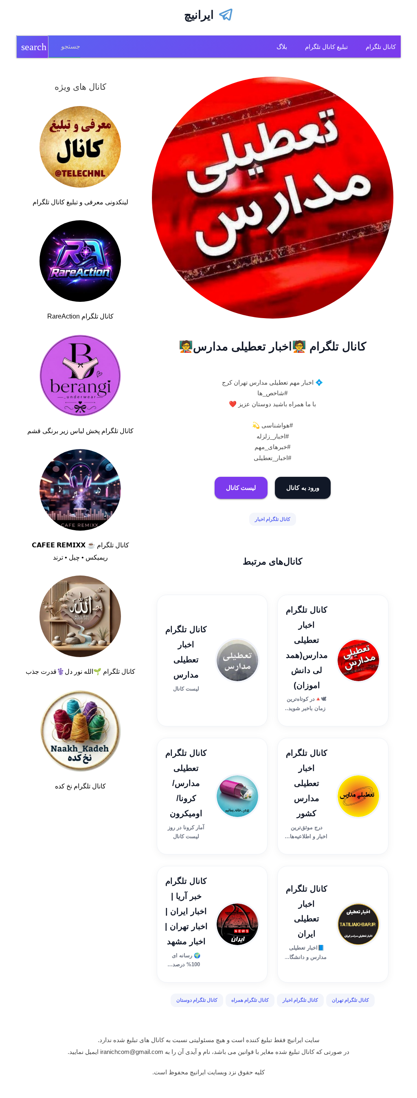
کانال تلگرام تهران (350, 1000)
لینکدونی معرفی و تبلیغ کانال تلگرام (80, 202)
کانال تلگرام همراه (250, 1000)
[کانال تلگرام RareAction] (80, 262)
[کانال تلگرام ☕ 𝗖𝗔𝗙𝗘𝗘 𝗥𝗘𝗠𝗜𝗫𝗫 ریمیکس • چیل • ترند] (80, 491)
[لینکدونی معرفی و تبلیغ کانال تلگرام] (80, 148)
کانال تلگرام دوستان (196, 1000)
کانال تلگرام (381, 46)
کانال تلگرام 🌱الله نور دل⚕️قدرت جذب (80, 671)
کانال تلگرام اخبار (272, 519)
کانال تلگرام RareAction (80, 316)
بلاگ (282, 46)
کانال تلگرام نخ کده (80, 786)
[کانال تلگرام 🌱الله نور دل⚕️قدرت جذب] (80, 618)
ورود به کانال (302, 487)
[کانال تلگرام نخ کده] (80, 732)
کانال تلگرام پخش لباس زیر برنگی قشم (80, 430)
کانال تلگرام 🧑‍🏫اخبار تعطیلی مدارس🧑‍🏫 (272, 346)
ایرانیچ (199, 15)
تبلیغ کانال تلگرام (326, 46)
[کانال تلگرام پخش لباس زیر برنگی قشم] (80, 377)
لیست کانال (241, 487)
